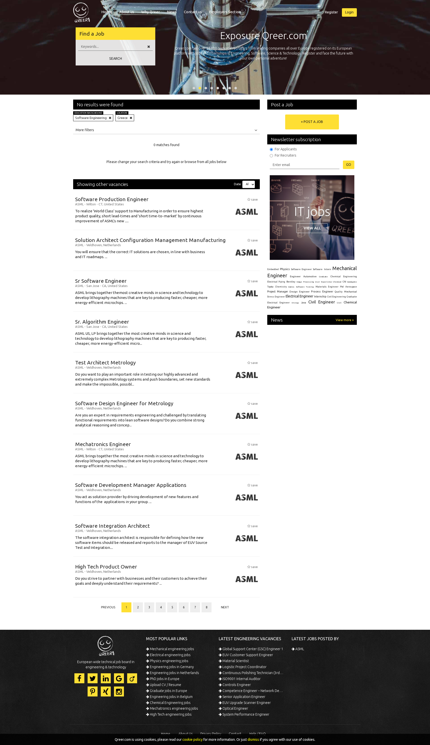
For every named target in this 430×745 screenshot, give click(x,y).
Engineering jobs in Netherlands (174, 673)
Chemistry (281, 287)
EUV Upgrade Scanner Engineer (246, 703)
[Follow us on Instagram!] (119, 691)
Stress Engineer (276, 296)
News (172, 12)
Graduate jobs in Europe (168, 691)
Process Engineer (322, 291)
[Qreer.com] (81, 11)
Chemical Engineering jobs (170, 703)
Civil (339, 302)
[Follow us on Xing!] (106, 691)
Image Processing (305, 282)
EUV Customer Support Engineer (247, 655)
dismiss (253, 740)
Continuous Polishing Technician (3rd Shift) (253, 673)
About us (126, 12)
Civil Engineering (336, 296)
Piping (281, 282)
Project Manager (277, 291)
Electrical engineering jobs (170, 655)
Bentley (290, 282)
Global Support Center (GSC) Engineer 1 (252, 649)
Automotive (310, 276)
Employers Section (225, 12)
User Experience (323, 282)
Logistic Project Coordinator (244, 667)
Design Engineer (299, 291)
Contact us (193, 12)
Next (225, 607)
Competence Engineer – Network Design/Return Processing (253, 691)
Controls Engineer (236, 685)
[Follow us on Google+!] (119, 678)
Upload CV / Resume (165, 685)
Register (331, 12)
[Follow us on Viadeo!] (132, 678)
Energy (295, 302)
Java (303, 302)
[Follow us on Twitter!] (93, 678)
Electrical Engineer (299, 296)
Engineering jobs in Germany (171, 667)
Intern (327, 269)
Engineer (295, 276)
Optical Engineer (235, 708)
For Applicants (286, 149)
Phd (342, 287)
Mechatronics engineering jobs (173, 708)
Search (115, 58)
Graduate (323, 276)
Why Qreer (150, 12)
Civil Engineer (321, 301)
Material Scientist (235, 661)
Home (106, 12)
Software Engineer (301, 269)
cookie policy (192, 740)
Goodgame (352, 282)
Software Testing (305, 287)
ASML (299, 649)
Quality (338, 291)
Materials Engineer (327, 286)
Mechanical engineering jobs (171, 649)
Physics (285, 269)
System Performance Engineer (245, 714)
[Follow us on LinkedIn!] (106, 678)
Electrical (272, 282)
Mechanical (350, 291)
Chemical (337, 282)
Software (317, 269)
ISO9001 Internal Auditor (241, 679)
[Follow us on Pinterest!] (93, 691)
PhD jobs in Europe (164, 679)
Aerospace (351, 287)
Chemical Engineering (343, 276)
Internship (320, 296)
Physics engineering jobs (168, 661)
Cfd (344, 282)
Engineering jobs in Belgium (171, 697)
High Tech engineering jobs (170, 714)
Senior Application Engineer (243, 697)
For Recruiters (285, 155)
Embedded (273, 269)
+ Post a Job (312, 122)
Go (348, 165)
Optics (291, 287)
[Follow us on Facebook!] (79, 678)
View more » (345, 320)
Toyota (270, 287)
